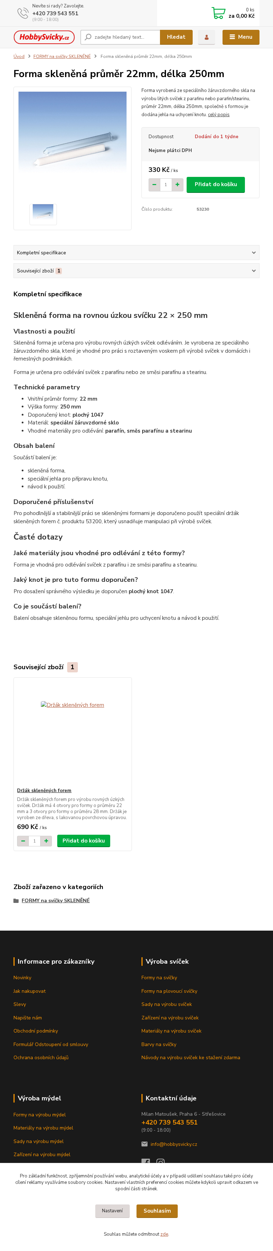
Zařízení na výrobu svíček (170, 1017)
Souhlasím (157, 1210)
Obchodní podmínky (36, 1031)
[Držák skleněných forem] (72, 732)
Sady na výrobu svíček (166, 1004)
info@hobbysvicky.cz (174, 1144)
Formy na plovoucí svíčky (169, 991)
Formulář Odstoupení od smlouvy (51, 1044)
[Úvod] (44, 37)
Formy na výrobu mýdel (40, 1114)
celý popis (219, 115)
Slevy (20, 1004)
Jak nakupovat (30, 991)
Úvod (19, 56)
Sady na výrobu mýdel (39, 1141)
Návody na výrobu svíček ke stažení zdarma (190, 1057)
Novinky (22, 977)
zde (164, 1234)
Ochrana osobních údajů (41, 1057)
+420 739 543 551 (55, 13)
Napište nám (28, 1017)
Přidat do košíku (216, 184)
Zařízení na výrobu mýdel (42, 1154)
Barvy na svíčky (158, 1044)
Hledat (176, 36)
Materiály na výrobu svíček (171, 1031)
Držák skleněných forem (44, 790)
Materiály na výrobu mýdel (43, 1128)
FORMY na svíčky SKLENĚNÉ (62, 56)
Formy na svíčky (159, 977)
